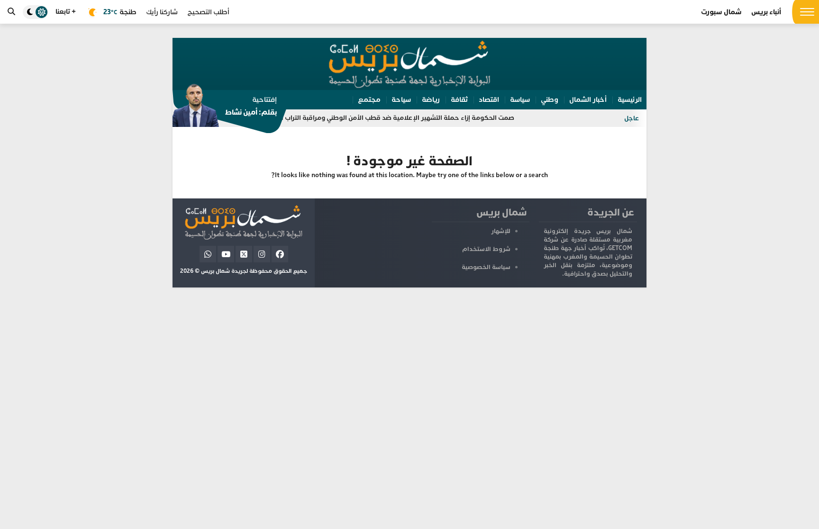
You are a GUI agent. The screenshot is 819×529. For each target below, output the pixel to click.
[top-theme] (35, 12)
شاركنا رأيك (162, 12)
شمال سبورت (721, 12)
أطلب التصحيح (208, 12)
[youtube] (226, 254)
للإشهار (500, 231)
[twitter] (244, 254)
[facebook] (280, 254)
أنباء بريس (766, 12)
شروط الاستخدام (486, 249)
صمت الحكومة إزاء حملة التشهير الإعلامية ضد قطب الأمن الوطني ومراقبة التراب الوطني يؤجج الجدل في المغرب (369, 117)
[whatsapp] (208, 254)
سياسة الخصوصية (486, 267)
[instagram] (262, 254)
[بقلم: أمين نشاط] (225, 108)
